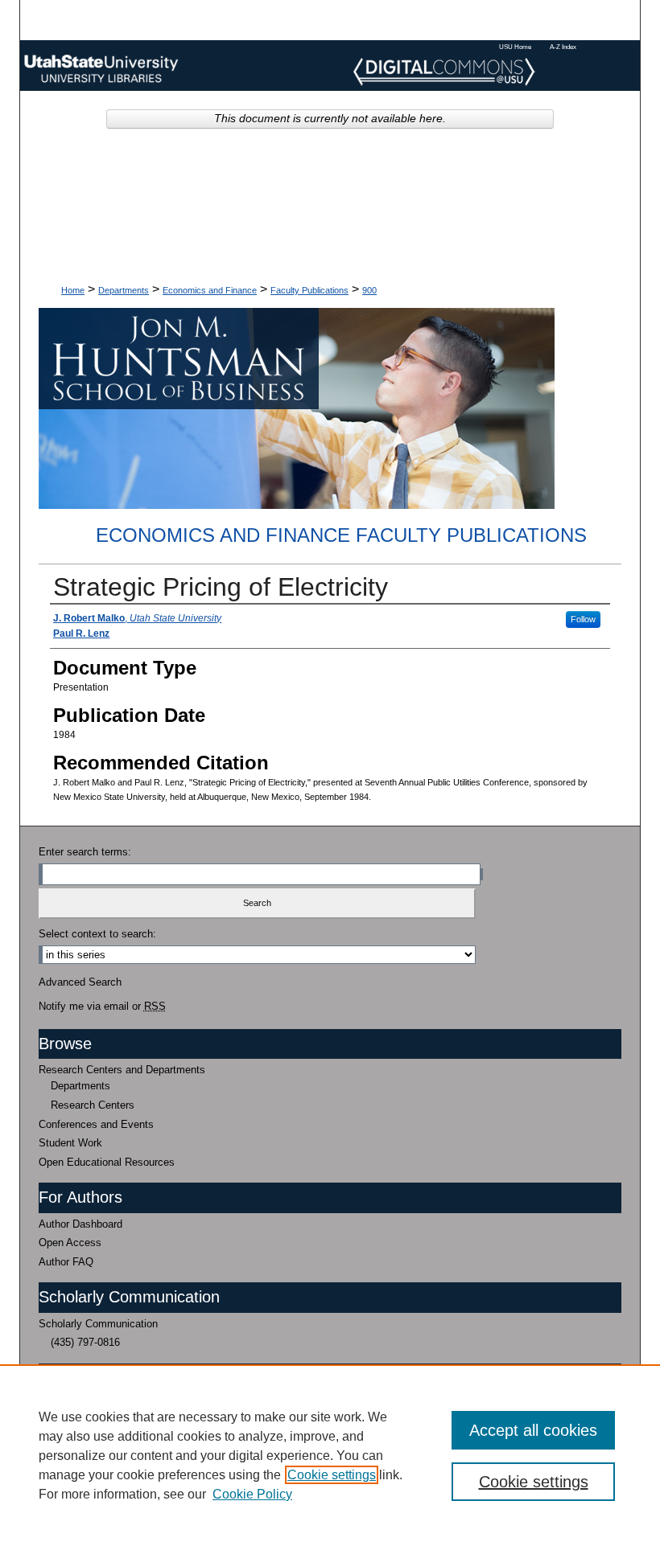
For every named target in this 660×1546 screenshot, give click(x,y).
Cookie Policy (252, 1494)
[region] (330, 1455)
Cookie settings (331, 1475)
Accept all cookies (533, 1430)
